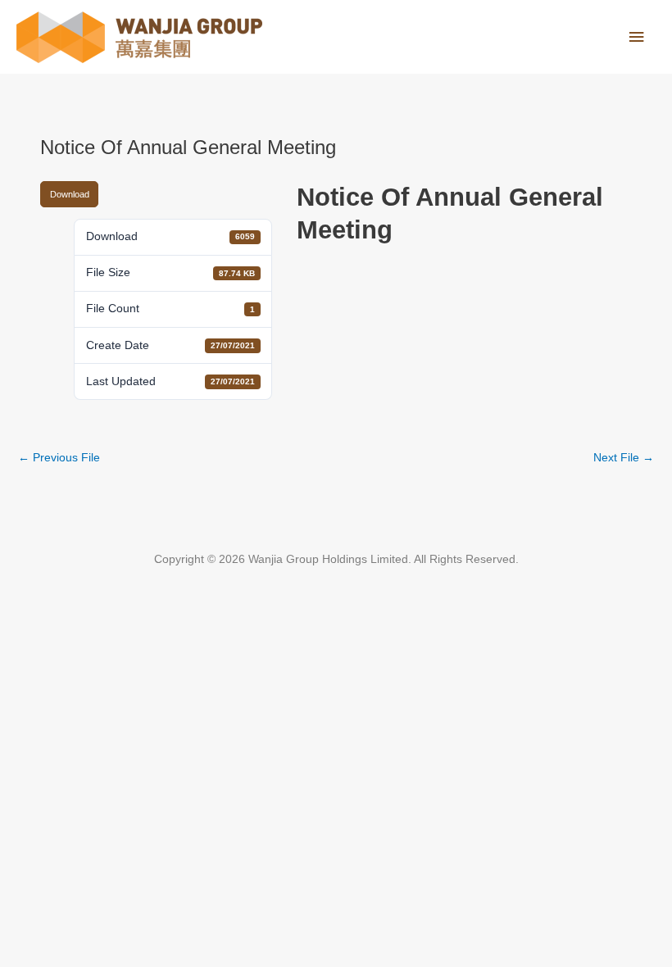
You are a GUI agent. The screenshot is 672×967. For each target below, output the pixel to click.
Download (69, 194)
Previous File (59, 458)
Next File (623, 458)
